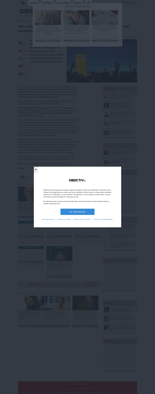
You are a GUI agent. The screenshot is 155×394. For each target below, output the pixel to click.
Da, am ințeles (77, 212)
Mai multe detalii (48, 219)
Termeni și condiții (64, 219)
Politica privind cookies (82, 219)
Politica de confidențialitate (103, 219)
